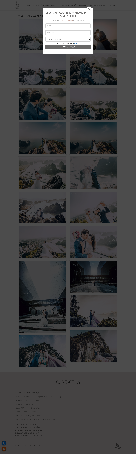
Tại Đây (76, 44)
